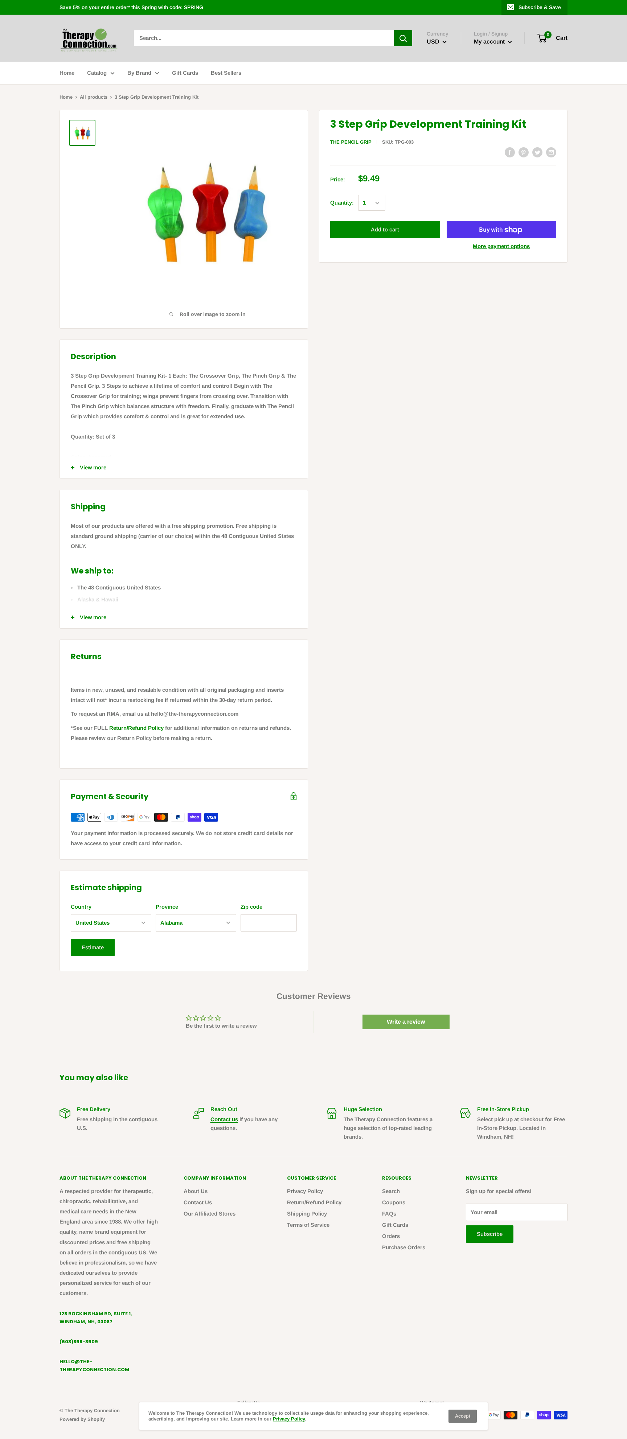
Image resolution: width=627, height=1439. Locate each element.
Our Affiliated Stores (209, 1213)
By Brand (139, 73)
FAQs (389, 1213)
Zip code (251, 907)
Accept (462, 1416)
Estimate (93, 947)
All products (93, 97)
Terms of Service (308, 1225)
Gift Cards (185, 73)
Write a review (406, 1022)
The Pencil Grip (351, 142)
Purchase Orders (403, 1247)
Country (81, 907)
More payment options (501, 246)
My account (490, 42)
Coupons (393, 1202)
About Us (196, 1191)
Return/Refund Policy (136, 728)
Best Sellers (226, 73)
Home (67, 73)
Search (391, 1191)
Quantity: (342, 203)
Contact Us (198, 1202)
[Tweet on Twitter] (537, 152)
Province (167, 907)
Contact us (224, 1119)
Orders (391, 1236)
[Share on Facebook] (510, 152)
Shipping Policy (307, 1213)
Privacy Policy (305, 1191)
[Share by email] (551, 152)
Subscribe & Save (540, 7)
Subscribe (490, 1234)
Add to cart (385, 230)
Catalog (97, 73)
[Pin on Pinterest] (524, 152)
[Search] (403, 38)
